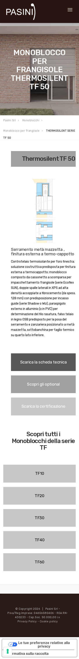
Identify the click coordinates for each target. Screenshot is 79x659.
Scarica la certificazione (43, 406)
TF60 (39, 562)
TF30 (39, 517)
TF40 (40, 540)
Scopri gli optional (43, 384)
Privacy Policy (27, 621)
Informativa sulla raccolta (26, 653)
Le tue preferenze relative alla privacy (44, 644)
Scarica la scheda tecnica (43, 362)
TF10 (39, 473)
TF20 (39, 495)
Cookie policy (49, 621)
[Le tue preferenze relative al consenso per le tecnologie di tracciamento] (8, 651)
